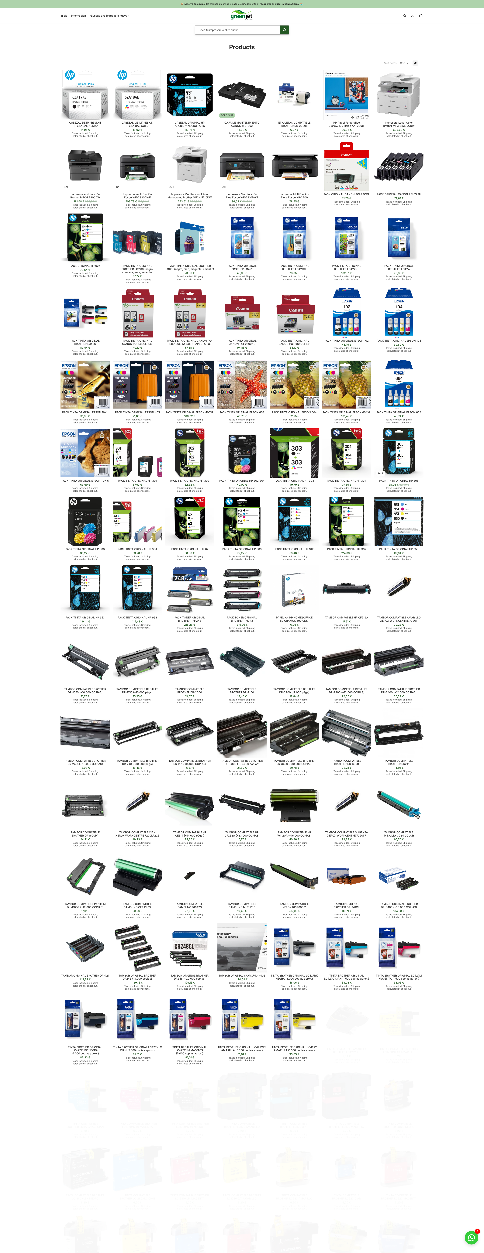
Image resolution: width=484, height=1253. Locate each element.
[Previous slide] (379, 95)
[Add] (104, 113)
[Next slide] (418, 95)
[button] (404, 63)
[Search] (404, 16)
